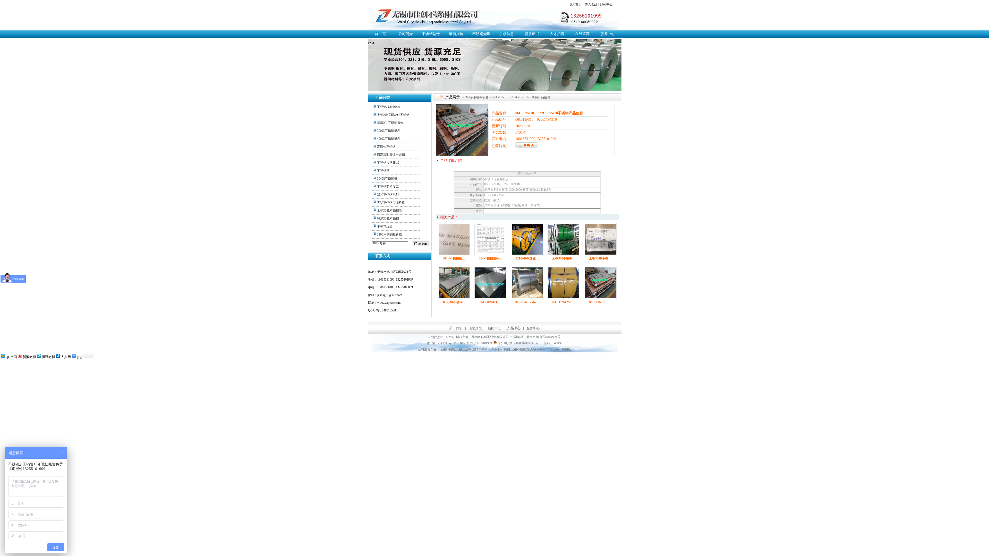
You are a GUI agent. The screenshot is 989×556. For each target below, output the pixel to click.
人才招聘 (557, 34)
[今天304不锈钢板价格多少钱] (454, 298)
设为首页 (575, 4)
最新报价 (456, 34)
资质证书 (532, 34)
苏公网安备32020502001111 (516, 343)
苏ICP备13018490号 (548, 343)
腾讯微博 (48, 357)
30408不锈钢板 (387, 178)
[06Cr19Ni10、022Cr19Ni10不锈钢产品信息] (526, 147)
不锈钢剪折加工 (388, 186)
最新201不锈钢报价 (390, 123)
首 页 (380, 34)
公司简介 (405, 34)
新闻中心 (494, 328)
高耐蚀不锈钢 (386, 147)
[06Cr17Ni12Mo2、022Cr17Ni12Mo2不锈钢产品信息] (564, 298)
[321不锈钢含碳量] (527, 254)
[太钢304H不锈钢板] (600, 254)
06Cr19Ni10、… (600, 302)
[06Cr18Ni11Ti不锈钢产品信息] (490, 298)
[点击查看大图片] (462, 155)
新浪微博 (29, 357)
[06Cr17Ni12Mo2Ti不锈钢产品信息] (527, 298)
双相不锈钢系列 (388, 194)
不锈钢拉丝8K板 (388, 162)
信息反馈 (475, 328)
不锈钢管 (383, 170)
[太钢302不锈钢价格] (564, 254)
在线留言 (582, 34)
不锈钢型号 (431, 34)
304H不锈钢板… (454, 258)
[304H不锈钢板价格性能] (454, 254)
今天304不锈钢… (454, 302)
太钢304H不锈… (600, 258)
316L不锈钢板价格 (389, 234)
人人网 (66, 357)
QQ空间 (11, 357)
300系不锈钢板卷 (388, 131)
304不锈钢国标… (490, 258)
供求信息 (506, 34)
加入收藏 (591, 4)
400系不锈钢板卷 (388, 139)
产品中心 (514, 328)
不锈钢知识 (481, 34)
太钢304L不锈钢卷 (389, 210)
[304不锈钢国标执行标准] (490, 254)
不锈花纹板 (385, 226)
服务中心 (606, 4)
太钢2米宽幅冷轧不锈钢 (393, 115)
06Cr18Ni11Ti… (490, 302)
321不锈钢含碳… (527, 258)
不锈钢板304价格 (388, 107)
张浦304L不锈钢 (388, 218)
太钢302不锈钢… (563, 258)
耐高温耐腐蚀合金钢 (391, 155)
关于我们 (456, 328)
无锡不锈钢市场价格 (391, 202)
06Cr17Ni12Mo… (527, 302)
